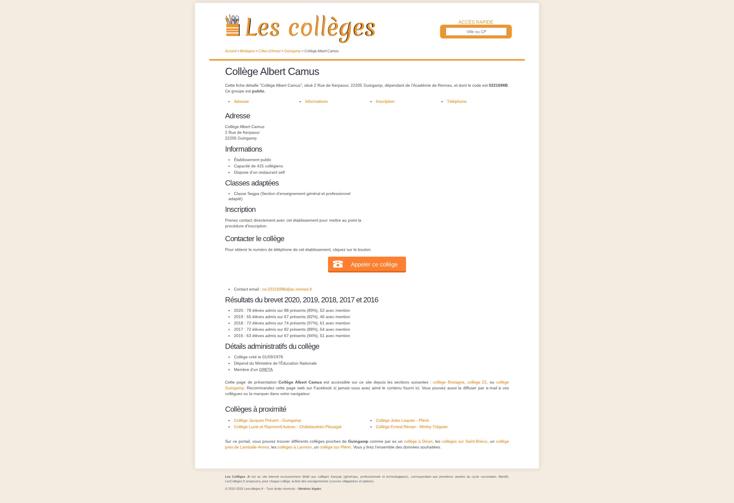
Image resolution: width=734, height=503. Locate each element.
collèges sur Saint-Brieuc (464, 441)
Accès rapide (475, 22)
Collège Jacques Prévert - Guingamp (267, 420)
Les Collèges (367, 28)
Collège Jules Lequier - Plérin (402, 420)
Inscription (385, 101)
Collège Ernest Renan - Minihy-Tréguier (412, 426)
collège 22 (477, 382)
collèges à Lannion (295, 447)
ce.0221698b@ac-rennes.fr (287, 289)
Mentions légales (309, 488)
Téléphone (456, 101)
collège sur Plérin (335, 447)
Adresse (241, 101)
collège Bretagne (448, 382)
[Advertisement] (435, 150)
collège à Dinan (418, 441)
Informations (316, 101)
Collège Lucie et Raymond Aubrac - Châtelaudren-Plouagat (287, 426)
